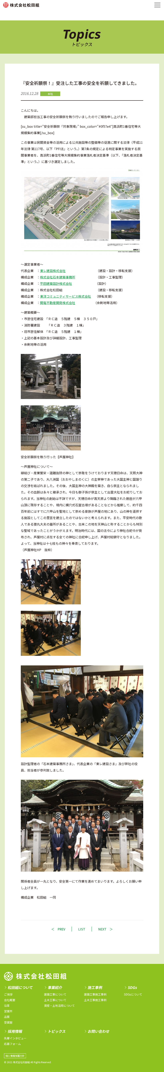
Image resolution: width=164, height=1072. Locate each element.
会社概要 (9, 1000)
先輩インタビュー (15, 1038)
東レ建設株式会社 (53, 270)
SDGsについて (133, 994)
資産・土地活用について (59, 1006)
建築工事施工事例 (95, 994)
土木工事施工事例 (95, 1000)
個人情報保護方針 (15, 1056)
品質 (7, 1017)
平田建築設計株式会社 (56, 283)
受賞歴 (8, 1022)
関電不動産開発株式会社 (57, 302)
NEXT (102, 929)
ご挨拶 (8, 994)
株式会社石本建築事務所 (57, 277)
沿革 (7, 1006)
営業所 (8, 1011)
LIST (81, 929)
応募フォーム (12, 1044)
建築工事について (55, 994)
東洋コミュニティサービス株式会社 (65, 296)
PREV (61, 929)
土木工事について (55, 1000)
